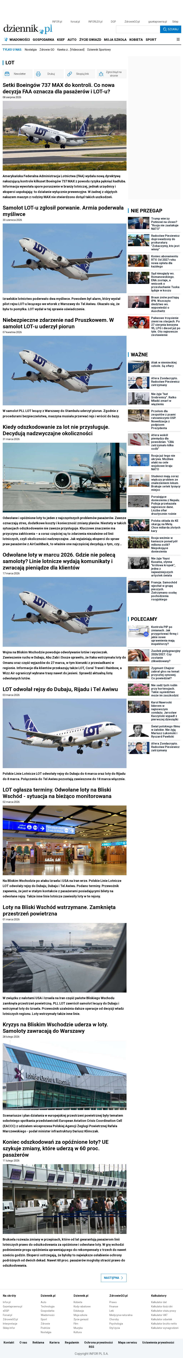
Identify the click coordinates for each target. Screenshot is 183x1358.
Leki (111, 1310)
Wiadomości (48, 1315)
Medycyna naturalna (120, 1315)
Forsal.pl (7, 1315)
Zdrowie (45, 1323)
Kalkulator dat (159, 1302)
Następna (111, 1278)
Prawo (113, 1302)
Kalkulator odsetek (161, 1319)
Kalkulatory (158, 1295)
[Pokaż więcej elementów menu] (178, 40)
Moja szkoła (80, 1315)
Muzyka (78, 1328)
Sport (44, 1319)
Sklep (175, 21)
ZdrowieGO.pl (132, 21)
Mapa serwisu (127, 1342)
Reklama (38, 1342)
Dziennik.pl (48, 1295)
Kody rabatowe (82, 1306)
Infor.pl (7, 1302)
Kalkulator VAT (159, 1315)
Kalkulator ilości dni (161, 1306)
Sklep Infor (9, 1328)
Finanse (113, 1306)
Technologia (48, 1306)
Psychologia (116, 1323)
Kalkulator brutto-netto (164, 1323)
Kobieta (78, 1302)
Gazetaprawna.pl (12, 1306)
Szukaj (173, 29)
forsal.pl (75, 21)
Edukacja (79, 1310)
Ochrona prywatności (98, 1342)
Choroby (114, 1319)
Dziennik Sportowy (99, 49)
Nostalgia (31, 49)
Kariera (55, 1342)
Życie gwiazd (81, 1319)
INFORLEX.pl (95, 21)
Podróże (45, 1328)
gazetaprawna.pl (157, 21)
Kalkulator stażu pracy (163, 1310)
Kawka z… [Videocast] (70, 49)
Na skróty (9, 1295)
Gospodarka (47, 1310)
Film (76, 1323)
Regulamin (72, 1342)
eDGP (6, 1310)
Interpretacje (10, 1323)
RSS (91, 1347)
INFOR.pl (57, 21)
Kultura (78, 1332)
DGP (113, 21)
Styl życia (114, 1328)
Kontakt (9, 1342)
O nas (23, 1342)
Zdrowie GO (46, 49)
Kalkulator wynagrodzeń (165, 1328)
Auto (43, 1302)
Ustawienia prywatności (158, 1342)
